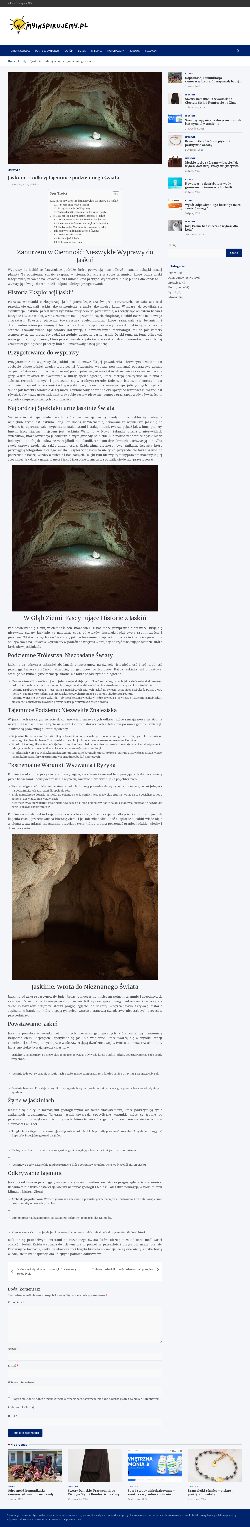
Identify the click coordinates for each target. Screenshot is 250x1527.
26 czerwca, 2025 (194, 234)
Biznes (82, 50)
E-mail (13, 1365)
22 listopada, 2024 (18, 184)
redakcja (35, 184)
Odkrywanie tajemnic (70, 242)
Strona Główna (20, 50)
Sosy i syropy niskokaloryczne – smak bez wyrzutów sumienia (213, 122)
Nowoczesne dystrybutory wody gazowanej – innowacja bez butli (208, 185)
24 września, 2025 (194, 128)
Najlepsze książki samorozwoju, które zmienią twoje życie (46, 1271)
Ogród (68, 50)
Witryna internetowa (21, 1382)
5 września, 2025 (194, 149)
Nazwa (13, 1349)
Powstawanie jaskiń (69, 234)
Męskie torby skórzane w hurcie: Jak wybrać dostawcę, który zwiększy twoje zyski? (213, 166)
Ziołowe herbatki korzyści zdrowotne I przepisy (122, 1269)
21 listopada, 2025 (195, 107)
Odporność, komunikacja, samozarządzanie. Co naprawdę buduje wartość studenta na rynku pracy (213, 81)
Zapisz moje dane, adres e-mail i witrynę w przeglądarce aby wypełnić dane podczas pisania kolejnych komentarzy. (86, 1399)
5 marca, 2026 (192, 86)
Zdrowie (135, 50)
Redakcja (150, 50)
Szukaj (172, 245)
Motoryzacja (115, 50)
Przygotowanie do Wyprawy (74, 208)
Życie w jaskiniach (68, 238)
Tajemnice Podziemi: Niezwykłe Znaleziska (83, 223)
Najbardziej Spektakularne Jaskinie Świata (82, 212)
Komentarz (16, 1302)
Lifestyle (96, 50)
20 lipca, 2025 (192, 213)
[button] (114, 195)
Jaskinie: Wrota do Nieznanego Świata (76, 230)
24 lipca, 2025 (192, 171)
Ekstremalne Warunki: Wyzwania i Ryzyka (82, 227)
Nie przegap (19, 1445)
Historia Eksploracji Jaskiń (73, 204)
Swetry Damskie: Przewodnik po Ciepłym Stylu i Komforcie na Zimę (210, 100)
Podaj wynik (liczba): (21, 1407)
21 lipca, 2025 (192, 192)
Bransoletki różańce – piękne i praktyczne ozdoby (207, 143)
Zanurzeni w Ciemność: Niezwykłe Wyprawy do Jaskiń (85, 200)
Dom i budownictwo (47, 50)
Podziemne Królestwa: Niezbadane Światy (82, 219)
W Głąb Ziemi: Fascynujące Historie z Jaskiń (79, 215)
